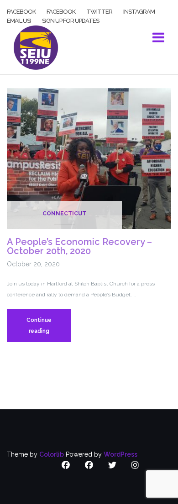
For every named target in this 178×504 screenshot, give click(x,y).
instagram (139, 11)
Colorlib (51, 454)
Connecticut (64, 213)
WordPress (120, 454)
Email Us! (19, 20)
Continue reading (48, 329)
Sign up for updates (70, 20)
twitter (99, 11)
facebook (21, 11)
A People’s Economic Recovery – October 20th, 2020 (79, 246)
